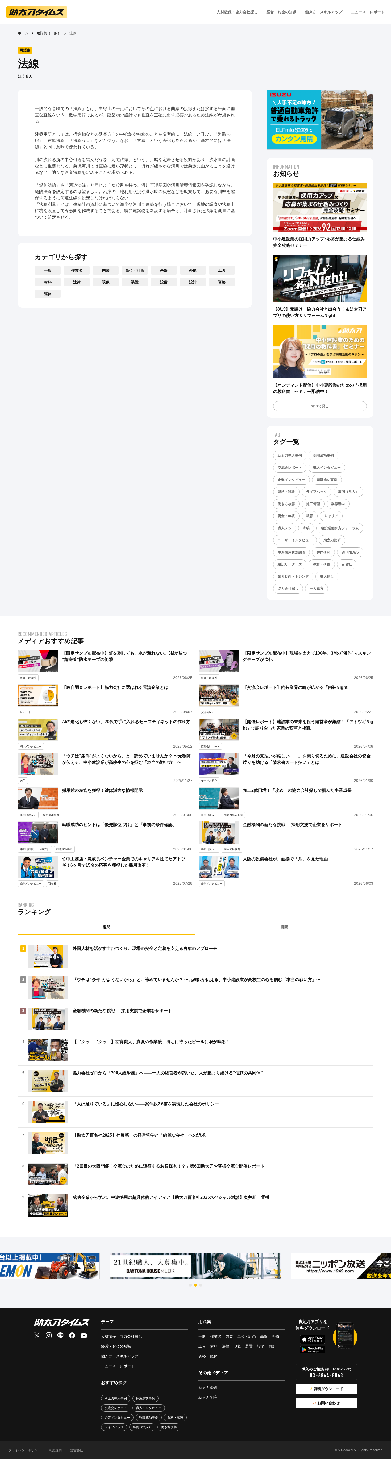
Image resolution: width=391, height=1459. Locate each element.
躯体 (48, 294)
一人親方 (316, 588)
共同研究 (323, 552)
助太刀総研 (332, 540)
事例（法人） (348, 492)
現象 (106, 282)
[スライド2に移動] (195, 1285)
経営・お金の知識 (281, 12)
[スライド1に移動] (190, 1285)
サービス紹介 (209, 780)
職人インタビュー (327, 467)
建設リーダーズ (290, 564)
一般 (48, 270)
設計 (193, 282)
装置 (135, 282)
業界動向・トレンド (293, 576)
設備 (164, 282)
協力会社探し (288, 588)
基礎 (164, 270)
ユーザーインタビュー (295, 540)
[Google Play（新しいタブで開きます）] (312, 1349)
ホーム (23, 33)
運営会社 (76, 1450)
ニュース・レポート (368, 12)
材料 (48, 282)
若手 (23, 780)
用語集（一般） (49, 33)
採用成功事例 (323, 456)
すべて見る (320, 406)
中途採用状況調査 (291, 552)
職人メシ (285, 528)
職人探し (327, 576)
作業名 (76, 270)
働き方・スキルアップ (323, 12)
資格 (222, 282)
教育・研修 (321, 564)
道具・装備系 (28, 677)
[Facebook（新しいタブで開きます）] (72, 1335)
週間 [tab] (106, 927)
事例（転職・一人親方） (34, 849)
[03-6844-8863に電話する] (326, 1375)
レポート (25, 712)
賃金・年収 (286, 516)
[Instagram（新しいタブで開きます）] (48, 1335)
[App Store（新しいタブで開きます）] (312, 1339)
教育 (309, 516)
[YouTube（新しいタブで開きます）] (84, 1335)
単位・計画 (135, 270)
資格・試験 (286, 492)
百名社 (347, 564)
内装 (106, 270)
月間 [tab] (284, 927)
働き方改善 (286, 504)
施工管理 (313, 504)
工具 (222, 270)
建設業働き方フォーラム (340, 528)
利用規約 (55, 1450)
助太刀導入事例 (290, 456)
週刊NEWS (350, 552)
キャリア (331, 516)
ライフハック (316, 492)
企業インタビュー (291, 480)
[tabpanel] (195, 1081)
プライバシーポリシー (24, 1450)
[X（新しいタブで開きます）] (37, 1335)
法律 (77, 282)
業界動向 (338, 504)
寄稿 (306, 528)
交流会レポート (290, 467)
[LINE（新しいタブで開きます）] (60, 1335)
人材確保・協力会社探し (237, 12)
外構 (193, 270)
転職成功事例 (327, 480)
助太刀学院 (207, 1397)
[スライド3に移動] (200, 1285)
